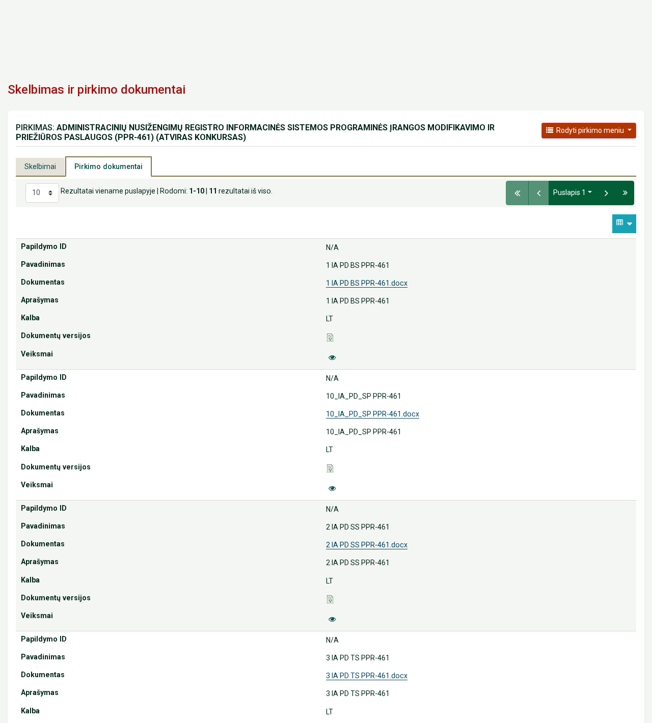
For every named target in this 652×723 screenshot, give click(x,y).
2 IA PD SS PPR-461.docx (367, 545)
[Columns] (624, 223)
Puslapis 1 (569, 192)
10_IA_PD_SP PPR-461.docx (372, 414)
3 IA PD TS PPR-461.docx (367, 676)
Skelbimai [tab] (40, 166)
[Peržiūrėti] (332, 358)
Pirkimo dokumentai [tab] (108, 166)
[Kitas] (606, 193)
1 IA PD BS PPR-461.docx (367, 283)
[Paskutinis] (625, 193)
